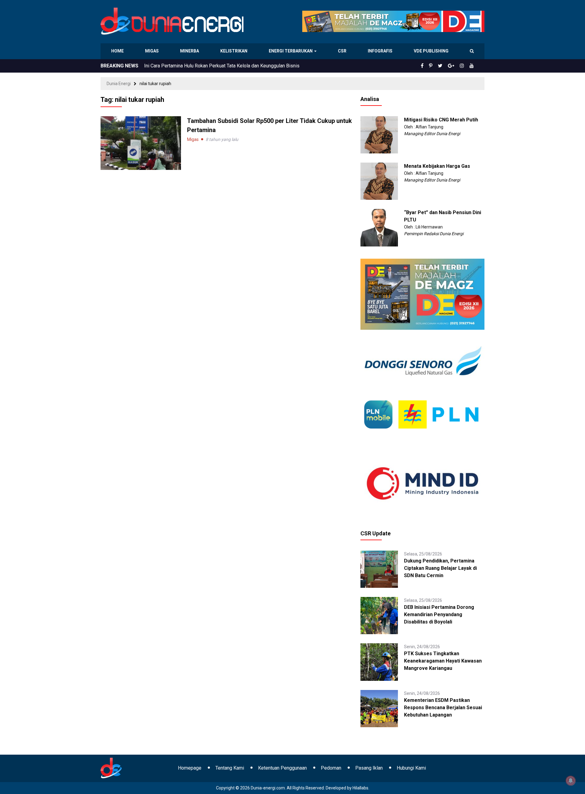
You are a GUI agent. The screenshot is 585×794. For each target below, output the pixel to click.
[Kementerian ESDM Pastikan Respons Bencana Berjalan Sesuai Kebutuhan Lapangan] (379, 708)
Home (118, 51)
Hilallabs (360, 787)
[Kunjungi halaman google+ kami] (456, 66)
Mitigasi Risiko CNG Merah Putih (441, 120)
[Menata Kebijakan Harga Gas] (379, 180)
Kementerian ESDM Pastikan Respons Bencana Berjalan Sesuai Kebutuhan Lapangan (443, 707)
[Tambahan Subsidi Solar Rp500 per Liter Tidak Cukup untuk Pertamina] (141, 142)
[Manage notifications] (571, 780)
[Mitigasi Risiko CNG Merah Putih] (379, 134)
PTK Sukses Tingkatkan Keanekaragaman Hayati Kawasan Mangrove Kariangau (443, 661)
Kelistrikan (234, 51)
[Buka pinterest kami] (439, 66)
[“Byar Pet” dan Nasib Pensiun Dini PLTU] (379, 227)
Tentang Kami (229, 768)
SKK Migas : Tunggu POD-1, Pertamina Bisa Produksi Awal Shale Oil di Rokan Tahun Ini (236, 66)
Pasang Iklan (369, 768)
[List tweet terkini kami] (446, 66)
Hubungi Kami (411, 768)
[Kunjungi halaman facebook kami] (432, 66)
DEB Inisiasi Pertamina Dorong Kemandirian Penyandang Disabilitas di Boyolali (439, 614)
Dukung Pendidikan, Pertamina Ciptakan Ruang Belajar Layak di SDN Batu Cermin (440, 568)
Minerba (191, 51)
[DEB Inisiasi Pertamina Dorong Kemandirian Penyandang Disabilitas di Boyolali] (379, 615)
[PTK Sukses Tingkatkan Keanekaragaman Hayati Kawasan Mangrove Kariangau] (379, 661)
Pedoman (331, 768)
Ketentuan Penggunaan (282, 768)
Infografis (380, 51)
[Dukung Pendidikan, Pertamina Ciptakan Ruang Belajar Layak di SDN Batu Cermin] (379, 568)
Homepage (189, 768)
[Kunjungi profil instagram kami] (464, 66)
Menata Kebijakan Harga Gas (437, 166)
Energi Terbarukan (291, 51)
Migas (152, 51)
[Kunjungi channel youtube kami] (472, 66)
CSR (343, 51)
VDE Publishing (431, 51)
